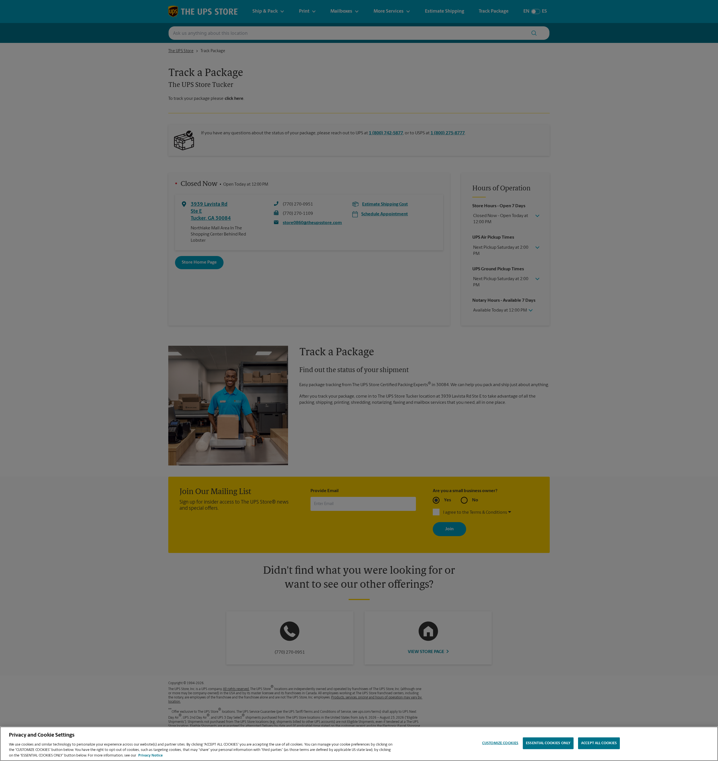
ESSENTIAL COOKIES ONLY (548, 743)
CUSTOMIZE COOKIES (500, 743)
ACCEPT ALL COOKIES (599, 743)
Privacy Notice (150, 755)
